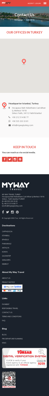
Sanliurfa (6, 260)
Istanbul (6, 235)
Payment (5, 304)
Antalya (5, 248)
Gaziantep (6, 256)
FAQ (3, 320)
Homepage (18, 20)
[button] (24, 62)
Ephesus (5, 239)
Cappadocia (7, 231)
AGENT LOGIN (34, 3)
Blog (4, 335)
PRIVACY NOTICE (8, 282)
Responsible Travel (10, 308)
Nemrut (5, 264)
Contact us (7, 312)
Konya (5, 252)
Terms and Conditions (11, 316)
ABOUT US (6, 278)
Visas (4, 343)
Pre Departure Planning (12, 339)
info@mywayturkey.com (13, 206)
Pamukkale (6, 244)
